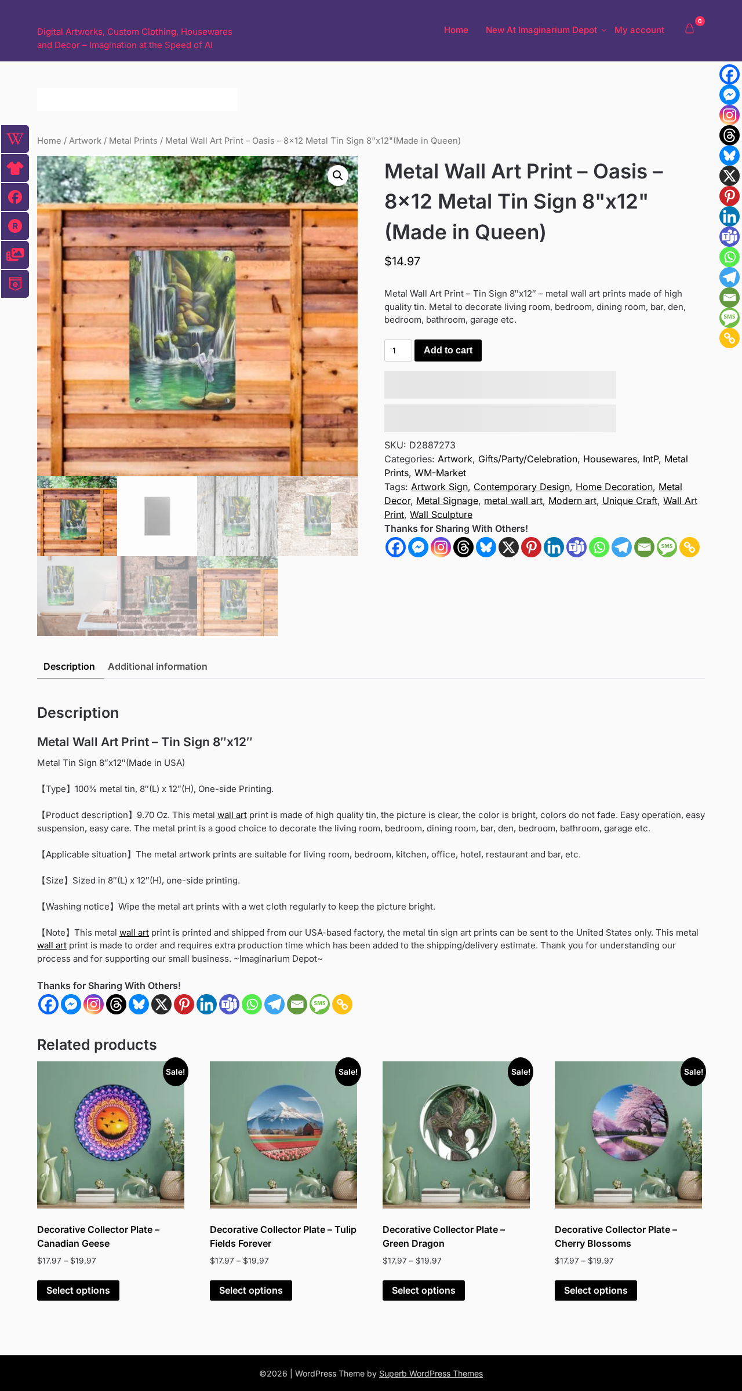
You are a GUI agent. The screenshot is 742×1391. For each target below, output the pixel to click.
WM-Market (440, 473)
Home (456, 29)
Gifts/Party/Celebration (527, 459)
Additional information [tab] (158, 666)
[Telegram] (622, 547)
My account (639, 29)
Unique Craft (629, 500)
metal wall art (513, 500)
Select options (78, 1290)
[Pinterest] (531, 547)
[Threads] (463, 547)
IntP (651, 459)
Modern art (572, 500)
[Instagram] (441, 547)
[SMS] (667, 547)
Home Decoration (614, 486)
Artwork (85, 141)
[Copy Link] (689, 547)
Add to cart (448, 350)
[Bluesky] (486, 547)
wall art (232, 814)
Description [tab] (69, 666)
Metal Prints (133, 141)
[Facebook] (395, 547)
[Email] (644, 547)
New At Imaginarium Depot (541, 29)
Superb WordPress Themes (431, 1373)
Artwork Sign (439, 486)
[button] (338, 175)
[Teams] (576, 547)
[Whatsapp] (599, 547)
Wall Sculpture (441, 514)
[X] (509, 547)
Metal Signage (447, 500)
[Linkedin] (554, 547)
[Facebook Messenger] (71, 1004)
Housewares (610, 459)
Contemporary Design (522, 486)
